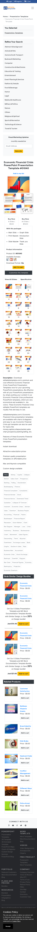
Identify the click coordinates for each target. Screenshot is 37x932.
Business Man (8, 550)
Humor (7, 92)
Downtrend (7, 542)
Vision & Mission (26, 875)
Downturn (12, 510)
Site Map (23, 889)
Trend (16, 538)
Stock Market (17, 522)
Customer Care (25, 897)
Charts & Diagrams (8, 849)
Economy (28, 562)
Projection (17, 566)
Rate (24, 546)
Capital (19, 475)
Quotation (7, 502)
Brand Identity (25, 726)
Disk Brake (24, 741)
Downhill (15, 558)
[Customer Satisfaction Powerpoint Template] (11, 691)
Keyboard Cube (26, 756)
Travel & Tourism (11, 128)
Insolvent (7, 506)
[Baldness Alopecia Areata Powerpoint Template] (11, 709)
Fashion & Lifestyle (12, 83)
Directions (24, 894)
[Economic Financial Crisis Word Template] (11, 599)
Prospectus (24, 479)
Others (7, 112)
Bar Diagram (8, 526)
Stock (19, 494)
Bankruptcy (8, 566)
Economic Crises (17, 506)
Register (19, 1)
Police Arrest (25, 803)
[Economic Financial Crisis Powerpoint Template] (11, 586)
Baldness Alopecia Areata (23, 708)
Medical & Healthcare (13, 100)
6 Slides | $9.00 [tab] (11, 221)
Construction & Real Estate (15, 67)
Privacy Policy (25, 882)
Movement (13, 534)
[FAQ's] (10, 825)
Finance (17, 487)
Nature (7, 108)
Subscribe (18, 151)
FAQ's (22, 887)
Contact (23, 892)
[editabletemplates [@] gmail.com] (14, 825)
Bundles (5, 886)
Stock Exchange (21, 554)
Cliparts (23, 853)
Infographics (6, 898)
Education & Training (13, 71)
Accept (8, 926)
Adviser (27, 506)
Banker (6, 479)
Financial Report (19, 518)
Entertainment (10, 75)
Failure (23, 514)
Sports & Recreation (12, 120)
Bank (28, 542)
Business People (23, 510)
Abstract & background (13, 47)
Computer (9, 63)
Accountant (19, 550)
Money (13, 475)
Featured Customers (9, 872)
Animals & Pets (10, 51)
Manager (17, 526)
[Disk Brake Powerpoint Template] (11, 744)
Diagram (22, 558)
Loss (23, 526)
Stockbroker (21, 483)
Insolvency (7, 530)
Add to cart (23, 624)
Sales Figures (23, 534)
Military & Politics (11, 104)
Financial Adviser (9, 494)
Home (5, 16)
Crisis (29, 526)
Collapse (27, 475)
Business (16, 530)
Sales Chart (14, 479)
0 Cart (28, 1)
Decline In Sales (16, 546)
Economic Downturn (10, 570)
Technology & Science (13, 124)
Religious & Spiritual (12, 116)
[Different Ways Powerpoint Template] (11, 791)
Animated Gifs (25, 851)
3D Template (6, 839)
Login (10, 1)
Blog (3, 900)
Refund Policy (25, 884)
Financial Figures (17, 562)
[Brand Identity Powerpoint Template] (11, 729)
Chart (25, 522)
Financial (16, 514)
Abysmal (22, 538)
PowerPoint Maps (8, 847)
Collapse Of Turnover (19, 502)
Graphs (6, 546)
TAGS (6, 475)
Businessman (25, 530)
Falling (13, 483)
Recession (7, 522)
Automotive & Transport (14, 55)
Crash (6, 534)
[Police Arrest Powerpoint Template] (11, 806)
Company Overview (27, 872)
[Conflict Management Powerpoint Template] (11, 773)
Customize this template (18, 273)
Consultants (23, 490)
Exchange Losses (19, 542)
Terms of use (25, 880)
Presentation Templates (19, 16)
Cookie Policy (16, 921)
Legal (7, 96)
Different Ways (26, 788)
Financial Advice (9, 498)
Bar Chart (7, 562)
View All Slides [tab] (11, 279)
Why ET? (23, 877)
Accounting (8, 514)
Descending (8, 538)
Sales (6, 510)
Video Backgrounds (27, 848)
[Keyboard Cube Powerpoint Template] (11, 758)
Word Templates (26, 836)
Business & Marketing (13, 59)
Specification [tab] (26, 279)
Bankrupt (7, 558)
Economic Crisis (9, 554)
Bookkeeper (8, 518)
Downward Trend (22, 498)
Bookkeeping (8, 487)
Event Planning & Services (14, 79)
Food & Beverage (11, 88)
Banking (6, 483)
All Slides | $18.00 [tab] (25, 221)
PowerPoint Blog (8, 857)
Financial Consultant (10, 490)
